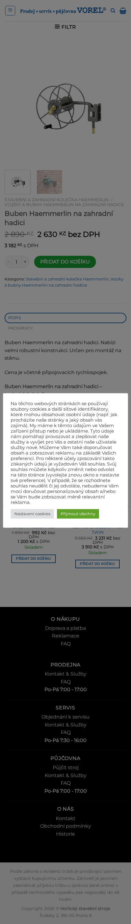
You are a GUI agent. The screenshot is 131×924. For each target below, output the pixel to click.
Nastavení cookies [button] (32, 513)
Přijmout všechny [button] (78, 513)
